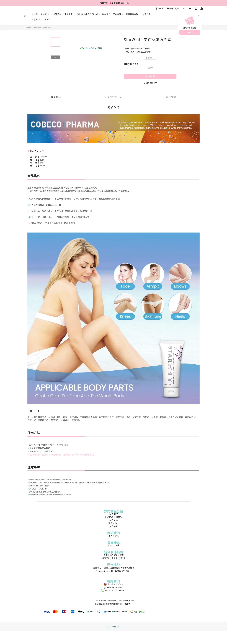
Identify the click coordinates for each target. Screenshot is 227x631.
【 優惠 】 (68, 14)
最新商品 (57, 14)
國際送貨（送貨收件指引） (113, 558)
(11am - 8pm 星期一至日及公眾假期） (114, 571)
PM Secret (110, 627)
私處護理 (117, 14)
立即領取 (189, 32)
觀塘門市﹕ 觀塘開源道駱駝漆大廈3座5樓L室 (114, 567)
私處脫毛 (147, 14)
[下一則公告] (187, 3)
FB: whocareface (114, 587)
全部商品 (27, 27)
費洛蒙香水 (37, 19)
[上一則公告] (40, 3)
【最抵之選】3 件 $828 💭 (88, 14)
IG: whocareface (115, 584)
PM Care (117, 627)
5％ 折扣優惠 (113, 545)
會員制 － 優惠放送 (40, 14)
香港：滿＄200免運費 (113, 555)
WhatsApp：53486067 (115, 590)
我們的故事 (113, 535)
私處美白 (106, 14)
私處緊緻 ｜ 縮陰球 (113, 517)
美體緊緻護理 (132, 14)
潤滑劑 (47, 19)
